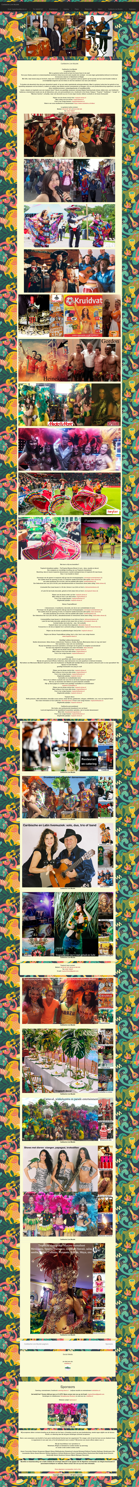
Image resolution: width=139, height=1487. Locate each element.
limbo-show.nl (100, 583)
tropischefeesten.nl (78, 101)
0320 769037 (71, 111)
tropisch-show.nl (80, 98)
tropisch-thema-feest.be (92, 627)
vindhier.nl (67, 1363)
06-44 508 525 (77, 109)
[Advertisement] (69, 1482)
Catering (66, 9)
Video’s (100, 9)
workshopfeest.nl (89, 581)
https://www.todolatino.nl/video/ (84, 103)
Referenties (88, 9)
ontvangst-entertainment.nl (93, 578)
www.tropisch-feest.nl (69, 636)
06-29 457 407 (66, 109)
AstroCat (67, 1475)
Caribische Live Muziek (10, 4)
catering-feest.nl (63, 1390)
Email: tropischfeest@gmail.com (17, 9)
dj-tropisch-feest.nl (91, 591)
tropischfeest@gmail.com (72, 113)
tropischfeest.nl (78, 99)
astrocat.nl (73, 1400)
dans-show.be (95, 579)
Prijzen (77, 9)
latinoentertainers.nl (91, 587)
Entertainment (53, 9)
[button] (36, 1345)
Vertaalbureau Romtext (68, 1396)
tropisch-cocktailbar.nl (69, 685)
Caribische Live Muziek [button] (115, 9)
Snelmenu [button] (132, 9)
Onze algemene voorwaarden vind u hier (68, 1469)
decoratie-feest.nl (84, 625)
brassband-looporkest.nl (73, 712)
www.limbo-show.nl (99, 615)
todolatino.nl (96, 1390)
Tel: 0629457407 (38, 9)
